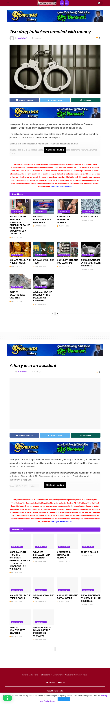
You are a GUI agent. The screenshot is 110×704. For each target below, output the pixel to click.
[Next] (57, 313)
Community (17, 211)
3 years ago (36, 38)
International (45, 674)
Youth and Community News (76, 674)
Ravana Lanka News (30, 674)
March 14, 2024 (16, 237)
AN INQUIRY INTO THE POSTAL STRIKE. (67, 261)
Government (58, 674)
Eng (61, 3)
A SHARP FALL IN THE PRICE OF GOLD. (20, 261)
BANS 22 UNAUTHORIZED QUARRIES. (17, 295)
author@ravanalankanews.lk (61, 186)
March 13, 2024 (63, 226)
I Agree (64, 700)
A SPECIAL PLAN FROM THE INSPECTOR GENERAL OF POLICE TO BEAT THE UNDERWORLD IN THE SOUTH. (20, 225)
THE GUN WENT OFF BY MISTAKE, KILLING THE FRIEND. (91, 262)
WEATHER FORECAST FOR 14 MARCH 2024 (42, 219)
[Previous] (53, 313)
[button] (7, 698)
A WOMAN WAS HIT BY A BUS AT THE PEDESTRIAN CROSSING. (42, 296)
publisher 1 (22, 38)
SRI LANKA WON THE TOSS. (43, 261)
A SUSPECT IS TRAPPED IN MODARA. (63, 219)
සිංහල (67, 3)
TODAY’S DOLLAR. (89, 216)
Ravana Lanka (57, 691)
